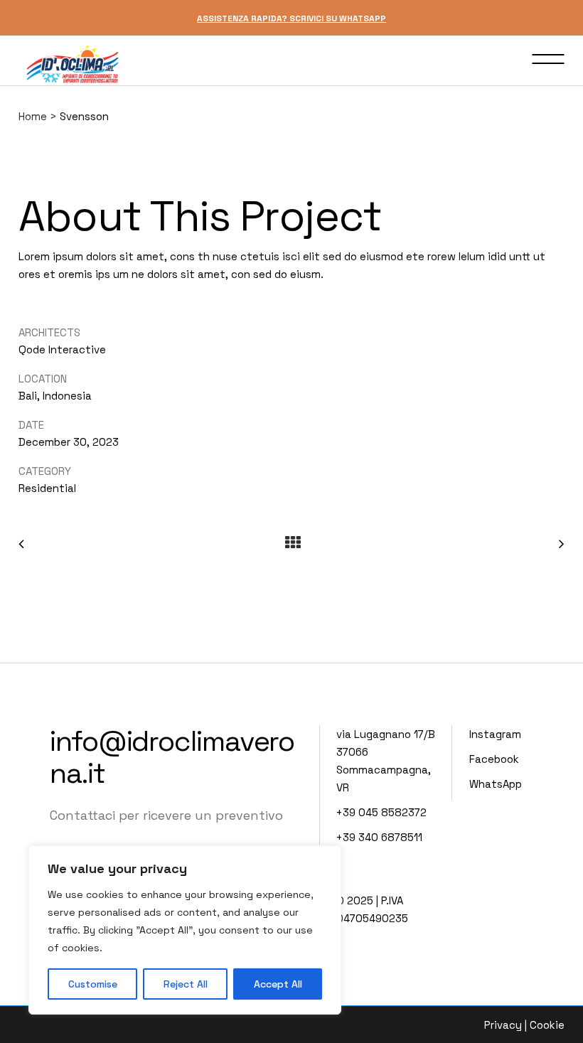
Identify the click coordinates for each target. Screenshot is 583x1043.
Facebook (494, 759)
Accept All (278, 984)
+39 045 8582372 (381, 812)
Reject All (186, 984)
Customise (92, 984)
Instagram (495, 734)
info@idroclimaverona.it (172, 757)
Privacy (503, 1025)
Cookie (547, 1025)
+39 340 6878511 (379, 837)
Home (32, 116)
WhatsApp (495, 784)
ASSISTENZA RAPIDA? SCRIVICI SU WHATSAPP (291, 18)
